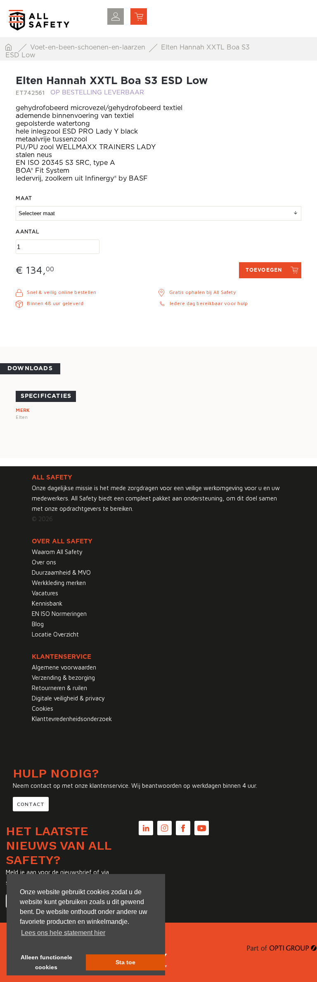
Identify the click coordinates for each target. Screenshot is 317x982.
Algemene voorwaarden (64, 667)
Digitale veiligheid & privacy (68, 698)
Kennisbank (47, 603)
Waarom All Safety (57, 551)
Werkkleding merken (59, 582)
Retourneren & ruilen (59, 687)
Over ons (44, 562)
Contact (31, 804)
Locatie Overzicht (55, 634)
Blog (38, 623)
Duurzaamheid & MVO (61, 572)
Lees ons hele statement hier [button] (63, 932)
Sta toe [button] (125, 962)
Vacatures (45, 593)
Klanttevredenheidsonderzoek (72, 718)
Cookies (42, 708)
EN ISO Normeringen (59, 613)
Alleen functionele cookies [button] (46, 962)
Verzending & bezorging (63, 677)
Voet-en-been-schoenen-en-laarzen (88, 47)
